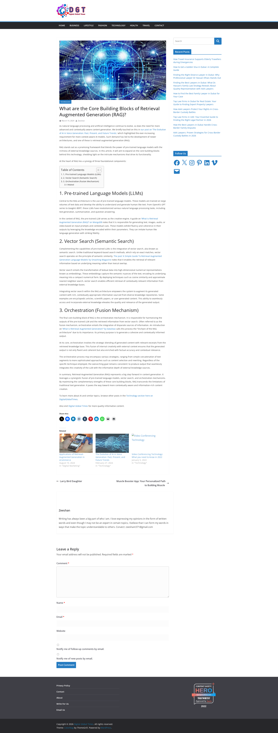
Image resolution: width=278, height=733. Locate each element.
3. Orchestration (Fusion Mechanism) (81, 181)
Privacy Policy (63, 685)
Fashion (102, 25)
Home (62, 25)
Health (134, 25)
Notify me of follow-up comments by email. (80, 649)
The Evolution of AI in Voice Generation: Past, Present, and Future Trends (110, 457)
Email (60, 616)
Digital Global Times (78, 406)
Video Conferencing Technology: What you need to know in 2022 (147, 455)
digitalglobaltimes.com (203, 694)
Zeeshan (81, 120)
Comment (62, 563)
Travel (146, 25)
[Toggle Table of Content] (97, 170)
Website (60, 631)
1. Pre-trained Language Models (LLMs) (82, 174)
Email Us (60, 710)
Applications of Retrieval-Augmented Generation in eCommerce (72, 457)
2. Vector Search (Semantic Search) (80, 178)
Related (70, 184)
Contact (159, 25)
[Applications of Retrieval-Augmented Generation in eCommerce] (76, 443)
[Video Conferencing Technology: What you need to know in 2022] (148, 443)
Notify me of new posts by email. (74, 658)
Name (60, 602)
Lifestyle (89, 25)
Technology (118, 25)
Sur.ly (209, 701)
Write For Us (62, 703)
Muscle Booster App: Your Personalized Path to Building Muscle (140, 483)
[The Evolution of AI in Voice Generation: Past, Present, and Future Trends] (112, 443)
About (59, 697)
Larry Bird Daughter (71, 481)
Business (74, 25)
